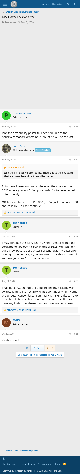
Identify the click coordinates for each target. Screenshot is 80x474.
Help (57, 464)
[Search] (75, 4)
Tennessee (10, 22)
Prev (39, 348)
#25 (76, 333)
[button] (4, 459)
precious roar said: (14, 167)
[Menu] (5, 4)
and (21, 212)
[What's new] (68, 4)
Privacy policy (44, 464)
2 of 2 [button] (50, 348)
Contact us (9, 464)
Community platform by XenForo (32, 470)
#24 (76, 281)
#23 (76, 236)
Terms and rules (26, 464)
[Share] (70, 127)
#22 (76, 159)
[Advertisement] (40, 66)
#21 (76, 126)
